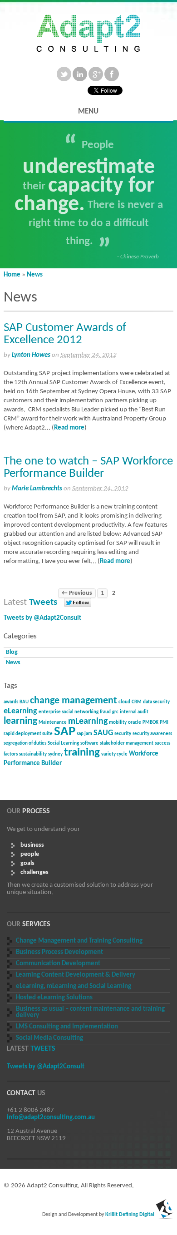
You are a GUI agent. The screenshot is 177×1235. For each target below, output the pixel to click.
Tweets (43, 602)
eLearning (20, 711)
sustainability (33, 754)
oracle (134, 722)
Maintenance (53, 722)
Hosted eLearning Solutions (54, 997)
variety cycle (114, 754)
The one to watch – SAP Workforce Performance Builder (88, 467)
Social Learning (63, 743)
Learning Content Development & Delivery (75, 975)
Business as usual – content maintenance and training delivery (90, 1012)
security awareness (152, 733)
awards (11, 702)
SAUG (103, 733)
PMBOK (150, 722)
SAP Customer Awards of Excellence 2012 (65, 334)
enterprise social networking (68, 712)
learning (20, 721)
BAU (24, 702)
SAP (64, 731)
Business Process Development (59, 952)
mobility (118, 722)
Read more (69, 428)
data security (156, 702)
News (35, 275)
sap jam (84, 733)
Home (12, 275)
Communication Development (58, 963)
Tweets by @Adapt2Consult (42, 618)
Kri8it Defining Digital (129, 1214)
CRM (137, 702)
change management (73, 701)
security (122, 733)
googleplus (95, 74)
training (82, 752)
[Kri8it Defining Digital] (164, 1214)
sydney (55, 754)
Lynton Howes (31, 355)
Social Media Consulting (49, 1038)
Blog (12, 652)
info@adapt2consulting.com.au (51, 1117)
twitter (64, 74)
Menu (88, 111)
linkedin (80, 74)
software (89, 743)
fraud (105, 712)
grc (115, 712)
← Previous (77, 593)
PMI (164, 722)
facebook (111, 74)
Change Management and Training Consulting (79, 941)
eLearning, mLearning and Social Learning (73, 986)
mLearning (88, 721)
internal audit (134, 712)
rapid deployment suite (28, 733)
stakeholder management (126, 743)
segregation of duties (25, 743)
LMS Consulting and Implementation (67, 1026)
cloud (124, 702)
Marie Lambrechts (37, 488)
